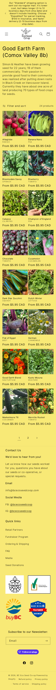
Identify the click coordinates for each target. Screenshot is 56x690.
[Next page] (36, 437)
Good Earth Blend (11, 377)
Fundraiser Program (16, 537)
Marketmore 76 (10, 417)
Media (9, 558)
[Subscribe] (46, 641)
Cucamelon (34, 258)
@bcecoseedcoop (21, 504)
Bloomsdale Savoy (12, 179)
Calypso (6, 219)
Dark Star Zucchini (12, 298)
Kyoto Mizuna (35, 377)
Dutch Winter (35, 298)
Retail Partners (14, 529)
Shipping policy (39, 684)
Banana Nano (35, 139)
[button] (6, 34)
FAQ (7, 551)
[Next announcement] (51, 13)
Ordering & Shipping (17, 544)
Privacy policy (41, 679)
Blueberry (33, 179)
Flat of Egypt (9, 338)
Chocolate (7, 258)
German (32, 338)
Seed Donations (14, 565)
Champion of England (39, 219)
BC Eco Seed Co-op (26, 675)
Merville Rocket (36, 417)
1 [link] (19, 437)
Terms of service (21, 684)
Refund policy (25, 679)
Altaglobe (7, 139)
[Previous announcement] (5, 13)
